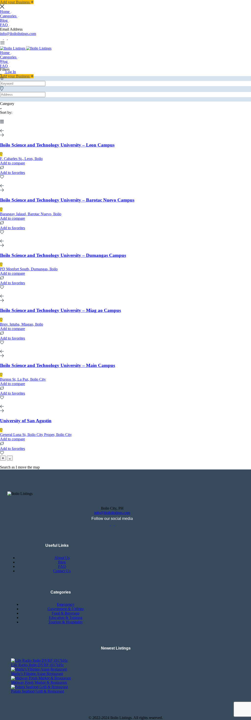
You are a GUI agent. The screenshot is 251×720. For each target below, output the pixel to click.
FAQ (4, 25)
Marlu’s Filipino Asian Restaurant (37, 674)
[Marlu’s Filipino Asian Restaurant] (39, 669)
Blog (4, 20)
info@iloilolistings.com (18, 34)
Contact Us (62, 571)
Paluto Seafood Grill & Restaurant (37, 691)
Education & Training (65, 618)
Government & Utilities (66, 609)
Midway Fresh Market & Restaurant (39, 682)
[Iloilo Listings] (13, 48)
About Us (62, 558)
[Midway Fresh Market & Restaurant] (41, 678)
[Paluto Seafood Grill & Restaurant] (39, 687)
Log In (10, 72)
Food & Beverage (65, 613)
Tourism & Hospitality (65, 622)
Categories (8, 16)
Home (5, 12)
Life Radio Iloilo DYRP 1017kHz (37, 665)
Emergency (66, 604)
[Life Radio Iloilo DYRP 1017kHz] (39, 660)
